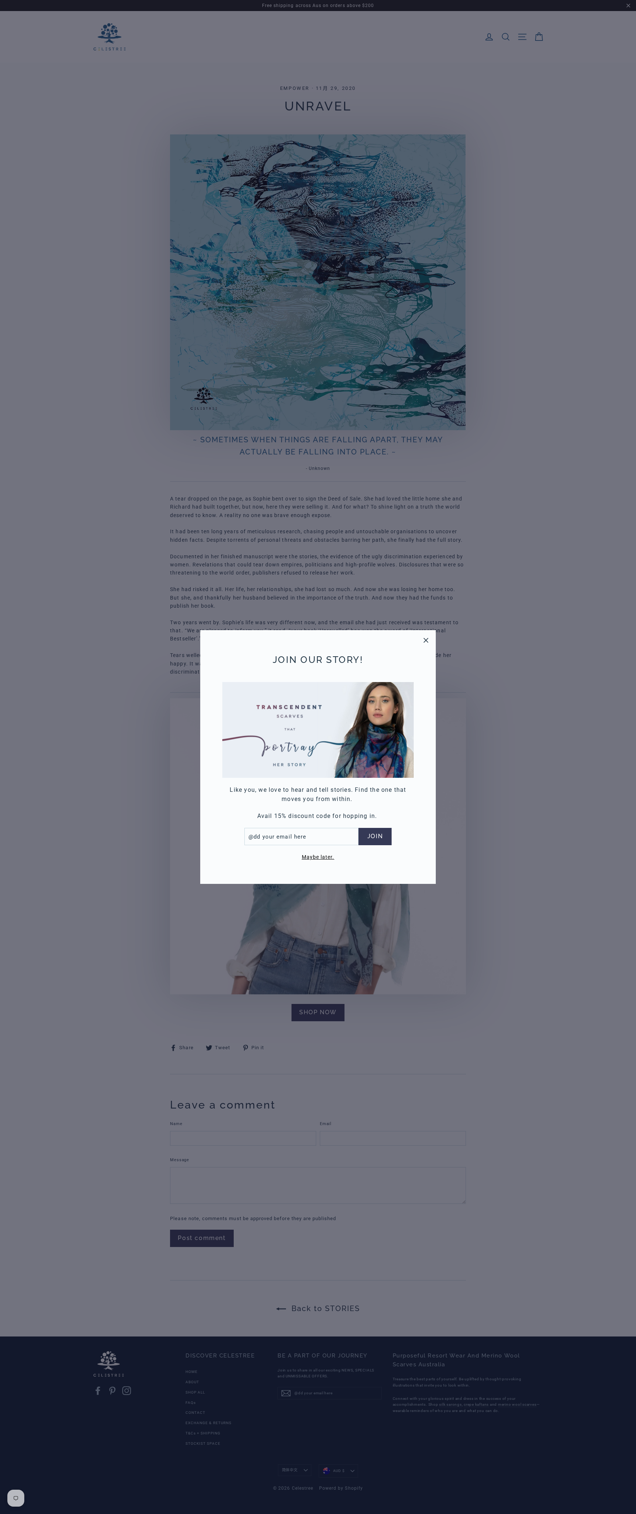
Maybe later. (318, 857)
